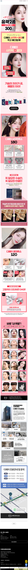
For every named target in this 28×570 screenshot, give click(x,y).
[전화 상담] (26, 564)
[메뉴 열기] (27, 1)
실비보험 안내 (2, 560)
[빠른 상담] (26, 561)
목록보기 (14, 523)
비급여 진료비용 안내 (7, 560)
